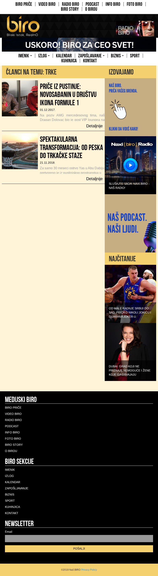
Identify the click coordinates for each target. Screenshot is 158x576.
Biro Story (70, 9)
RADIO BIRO (70, 4)
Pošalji (79, 548)
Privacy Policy (89, 569)
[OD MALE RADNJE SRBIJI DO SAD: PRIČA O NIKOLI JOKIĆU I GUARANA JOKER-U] (130, 293)
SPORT (135, 56)
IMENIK (24, 56)
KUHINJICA (69, 61)
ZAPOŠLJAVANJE (90, 56)
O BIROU (91, 9)
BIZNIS (116, 56)
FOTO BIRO (134, 4)
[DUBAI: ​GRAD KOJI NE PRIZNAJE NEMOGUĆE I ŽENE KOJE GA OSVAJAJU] (130, 351)
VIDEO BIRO (47, 4)
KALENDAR (64, 56)
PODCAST (92, 4)
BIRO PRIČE (23, 4)
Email (8, 531)
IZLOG (43, 56)
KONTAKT (90, 61)
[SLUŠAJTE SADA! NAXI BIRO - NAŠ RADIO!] (130, 165)
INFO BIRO (113, 4)
